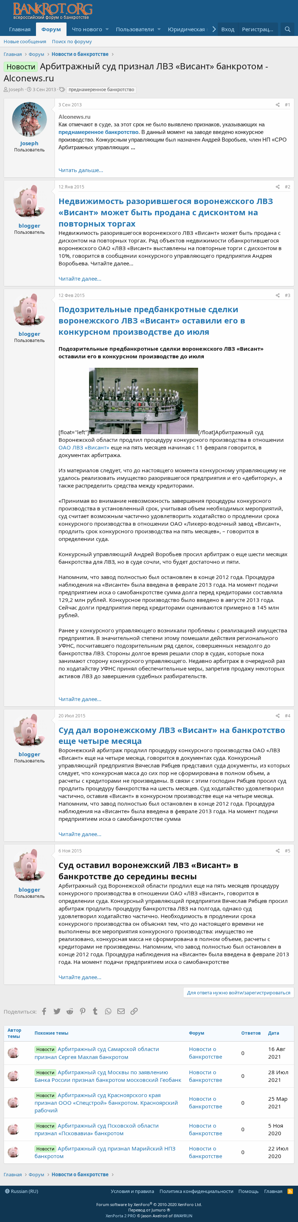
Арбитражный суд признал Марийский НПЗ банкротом (105, 1152)
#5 (287, 851)
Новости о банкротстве (205, 1052)
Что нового (87, 29)
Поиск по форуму (72, 41)
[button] (107, 29)
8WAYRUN (183, 1215)
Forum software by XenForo (149, 1204)
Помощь (248, 1191)
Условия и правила (132, 1191)
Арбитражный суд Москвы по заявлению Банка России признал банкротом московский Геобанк (108, 1075)
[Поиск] (287, 29)
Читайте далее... (80, 278)
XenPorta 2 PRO (121, 1215)
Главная (20, 29)
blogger (29, 225)
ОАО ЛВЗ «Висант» (84, 447)
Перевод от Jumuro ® (149, 1210)
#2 (287, 187)
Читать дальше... (81, 170)
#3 (287, 295)
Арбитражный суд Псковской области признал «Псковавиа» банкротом (97, 1129)
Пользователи (135, 29)
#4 (287, 716)
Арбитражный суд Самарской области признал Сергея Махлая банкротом (97, 1052)
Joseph (16, 89)
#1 (287, 105)
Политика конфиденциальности (196, 1191)
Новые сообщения (25, 41)
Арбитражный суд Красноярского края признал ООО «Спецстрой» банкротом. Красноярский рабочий (106, 1102)
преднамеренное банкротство (101, 89)
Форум (51, 29)
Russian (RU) (24, 1191)
